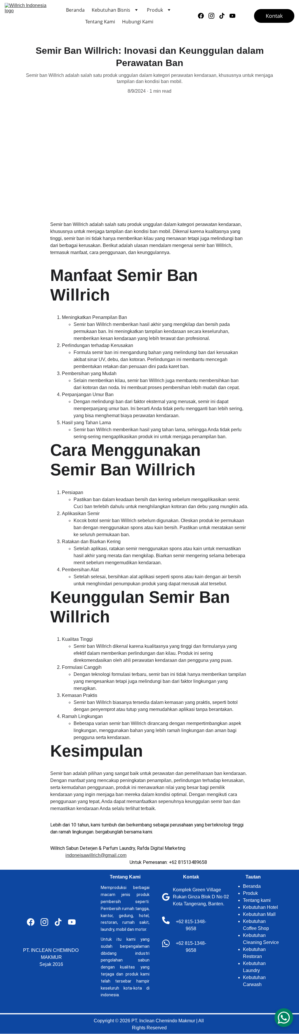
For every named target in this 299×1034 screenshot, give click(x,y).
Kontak (274, 15)
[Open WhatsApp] (283, 1017)
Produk (155, 10)
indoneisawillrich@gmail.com (95, 855)
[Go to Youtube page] (232, 16)
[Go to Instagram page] (213, 16)
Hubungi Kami (137, 21)
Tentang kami (257, 900)
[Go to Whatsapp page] (166, 943)
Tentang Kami (100, 21)
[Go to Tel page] (166, 920)
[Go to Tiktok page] (224, 16)
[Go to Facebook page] (203, 16)
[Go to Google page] (166, 897)
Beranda (75, 10)
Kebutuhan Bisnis (111, 10)
